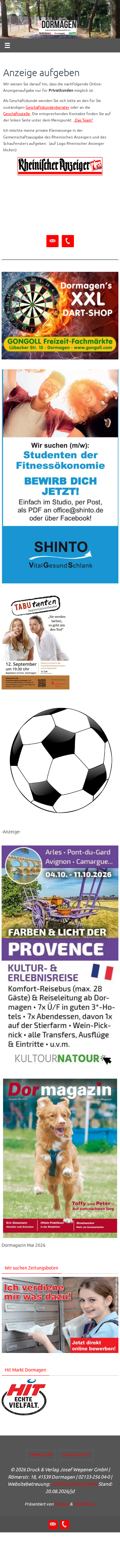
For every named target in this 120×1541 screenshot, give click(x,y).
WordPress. (84, 1504)
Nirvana (61, 1504)
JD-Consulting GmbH (74, 1484)
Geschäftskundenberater (47, 107)
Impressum (41, 1455)
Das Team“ (84, 120)
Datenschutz (76, 1455)
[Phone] (68, 241)
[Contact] (52, 241)
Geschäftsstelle (16, 114)
